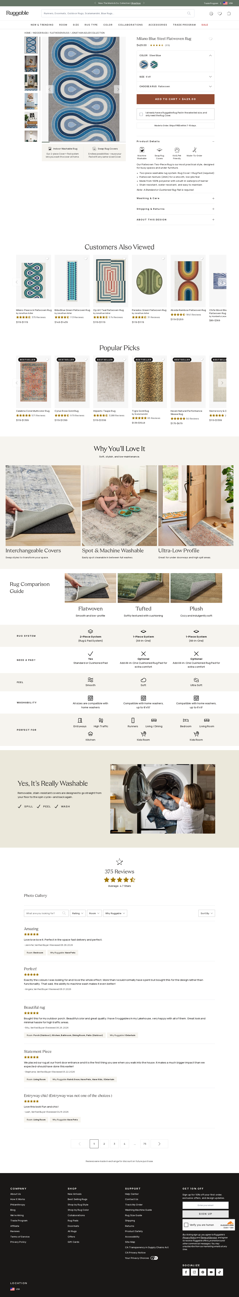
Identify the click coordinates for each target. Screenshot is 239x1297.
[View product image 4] (32, 101)
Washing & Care (148, 198)
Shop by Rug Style (78, 1204)
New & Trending (42, 24)
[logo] (17, 13)
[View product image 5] (32, 120)
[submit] (190, 13)
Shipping (130, 1220)
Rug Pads (73, 1220)
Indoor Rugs (40, 32)
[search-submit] (65, 913)
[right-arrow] (143, 3)
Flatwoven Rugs (59, 32)
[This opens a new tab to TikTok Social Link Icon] (219, 1272)
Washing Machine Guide (138, 1209)
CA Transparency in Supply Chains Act (147, 1247)
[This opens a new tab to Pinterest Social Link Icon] (202, 1272)
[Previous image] (49, 89)
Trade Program (211, 3)
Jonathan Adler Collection (88, 32)
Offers (71, 1236)
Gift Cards (73, 1241)
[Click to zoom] (84, 89)
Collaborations (130, 24)
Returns (129, 1226)
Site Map (130, 1241)
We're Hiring (17, 1215)
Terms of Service (20, 1236)
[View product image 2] (32, 63)
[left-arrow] (96, 3)
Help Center (132, 1193)
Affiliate (14, 1226)
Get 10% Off (193, 1188)
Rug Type (91, 24)
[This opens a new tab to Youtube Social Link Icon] (211, 1272)
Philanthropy (17, 1204)
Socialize (191, 1265)
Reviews (15, 1231)
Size (76, 24)
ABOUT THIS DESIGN (152, 219)
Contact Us (131, 1199)
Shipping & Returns (151, 208)
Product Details (148, 141)
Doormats (73, 1226)
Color (108, 24)
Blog (13, 1209)
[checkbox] (141, 114)
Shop (72, 1188)
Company (18, 1188)
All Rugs (72, 1231)
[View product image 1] (32, 45)
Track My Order (134, 1204)
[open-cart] (229, 13)
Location (18, 1283)
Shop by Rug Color (78, 1209)
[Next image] (118, 89)
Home (27, 32)
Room (63, 24)
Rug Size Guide (133, 1215)
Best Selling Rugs (77, 1199)
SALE (205, 24)
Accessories (158, 24)
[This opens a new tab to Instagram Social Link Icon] (194, 1272)
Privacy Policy (18, 1241)
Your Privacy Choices (137, 1258)
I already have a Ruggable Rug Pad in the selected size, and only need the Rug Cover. (176, 114)
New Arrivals (75, 1193)
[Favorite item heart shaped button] (211, 39)
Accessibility (132, 1236)
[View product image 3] (32, 82)
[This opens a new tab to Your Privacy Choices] (153, 1258)
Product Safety (134, 1231)
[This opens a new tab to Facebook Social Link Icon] (185, 1272)
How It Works (17, 1199)
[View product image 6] (32, 138)
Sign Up (205, 1214)
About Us (15, 1193)
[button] (211, 13)
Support (133, 1188)
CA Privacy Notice (135, 1252)
